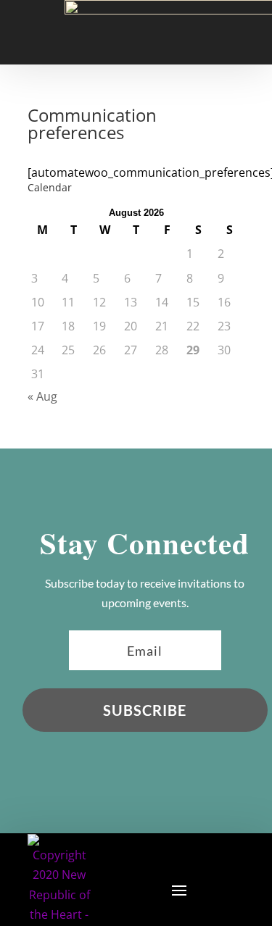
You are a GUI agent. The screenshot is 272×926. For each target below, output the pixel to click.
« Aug (42, 396)
